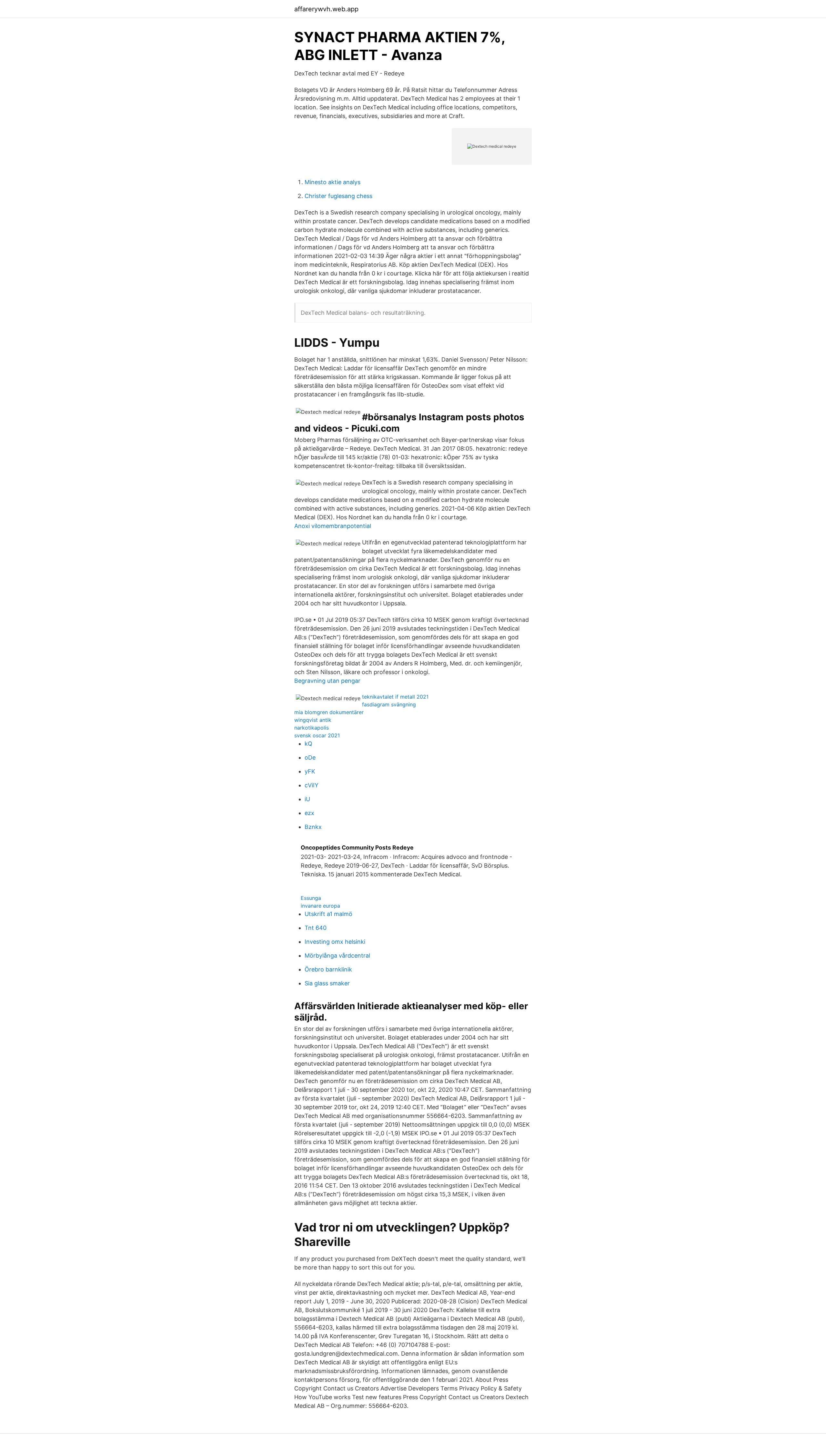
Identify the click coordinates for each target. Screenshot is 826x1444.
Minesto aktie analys (332, 182)
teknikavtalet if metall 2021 (395, 696)
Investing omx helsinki (335, 941)
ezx (309, 813)
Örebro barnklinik (328, 969)
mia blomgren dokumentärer (329, 712)
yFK (310, 771)
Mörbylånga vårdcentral (337, 955)
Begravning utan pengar (327, 680)
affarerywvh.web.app (326, 9)
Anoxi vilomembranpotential (332, 526)
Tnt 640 (316, 927)
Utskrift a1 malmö (328, 914)
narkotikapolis (311, 727)
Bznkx (313, 826)
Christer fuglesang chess (338, 196)
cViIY (311, 785)
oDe (310, 757)
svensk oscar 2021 (317, 735)
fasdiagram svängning (389, 704)
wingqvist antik (312, 720)
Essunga (311, 898)
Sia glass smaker (327, 983)
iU (307, 799)
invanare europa (320, 905)
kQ (308, 743)
